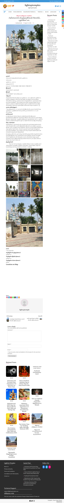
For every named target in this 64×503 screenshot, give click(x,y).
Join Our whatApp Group (55, 1)
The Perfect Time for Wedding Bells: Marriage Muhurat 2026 (24, 426)
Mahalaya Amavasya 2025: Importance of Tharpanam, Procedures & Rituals (24, 407)
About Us (6, 466)
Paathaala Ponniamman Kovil (37, 372)
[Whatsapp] (13, 297)
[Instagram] (7, 297)
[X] (15, 297)
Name (9, 344)
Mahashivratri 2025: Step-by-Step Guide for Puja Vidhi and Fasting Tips (11, 407)
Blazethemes (59, 501)
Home (10, 11)
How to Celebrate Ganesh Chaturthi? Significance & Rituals (37, 402)
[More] (19, 297)
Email (9, 349)
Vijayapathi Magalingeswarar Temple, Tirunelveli (11, 455)
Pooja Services (17, 11)
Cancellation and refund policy (11, 473)
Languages (53, 11)
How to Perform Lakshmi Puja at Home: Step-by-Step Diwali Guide (24, 383)
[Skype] (63, 22)
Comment (10, 330)
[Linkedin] (9, 297)
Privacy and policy (8, 469)
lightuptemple (19, 23)
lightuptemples (32, 5)
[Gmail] (63, 24)
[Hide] (63, 28)
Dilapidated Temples (29, 11)
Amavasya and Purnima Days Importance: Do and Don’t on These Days (11, 384)
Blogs (46, 11)
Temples (40, 11)
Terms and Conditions (9, 471)
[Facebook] (17, 297)
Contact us (6, 476)
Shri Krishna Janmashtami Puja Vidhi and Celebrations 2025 (11, 430)
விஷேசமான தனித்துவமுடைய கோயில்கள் (24, 15)
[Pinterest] (11, 297)
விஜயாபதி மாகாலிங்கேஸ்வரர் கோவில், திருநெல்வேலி (37, 432)
